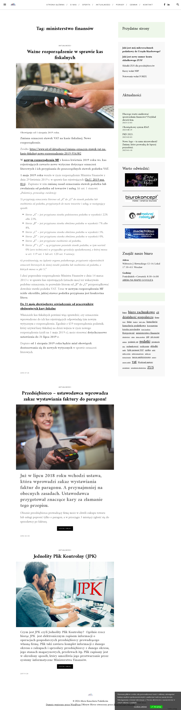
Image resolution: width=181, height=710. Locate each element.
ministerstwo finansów (148, 333)
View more (141, 702)
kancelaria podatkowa (134, 326)
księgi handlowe (145, 330)
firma (157, 317)
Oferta (86, 5)
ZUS (150, 367)
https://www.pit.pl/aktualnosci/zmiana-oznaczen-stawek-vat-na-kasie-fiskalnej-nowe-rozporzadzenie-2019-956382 (63, 151)
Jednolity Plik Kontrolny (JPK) (65, 556)
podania (124, 342)
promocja (156, 342)
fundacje (135, 322)
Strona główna (56, 5)
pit (147, 337)
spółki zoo (148, 354)
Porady (120, 5)
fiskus (129, 322)
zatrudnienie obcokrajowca (138, 368)
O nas (73, 5)
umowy (154, 358)
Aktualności (103, 5)
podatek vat (133, 342)
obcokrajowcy (126, 337)
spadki (124, 350)
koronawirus (152, 326)
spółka (148, 350)
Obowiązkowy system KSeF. (136, 127)
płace (123, 347)
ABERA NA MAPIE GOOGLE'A (137, 280)
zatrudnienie (126, 368)
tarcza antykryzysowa (141, 357)
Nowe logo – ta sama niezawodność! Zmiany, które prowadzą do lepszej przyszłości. (139, 145)
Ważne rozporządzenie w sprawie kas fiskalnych (65, 55)
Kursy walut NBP (130, 71)
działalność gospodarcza (137, 317)
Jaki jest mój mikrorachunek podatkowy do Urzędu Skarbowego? (141, 50)
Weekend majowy (145, 362)
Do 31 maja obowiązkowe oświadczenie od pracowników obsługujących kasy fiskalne (57, 306)
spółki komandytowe (138, 354)
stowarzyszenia (126, 358)
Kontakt (148, 5)
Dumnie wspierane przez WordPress (63, 705)
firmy (124, 322)
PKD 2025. (127, 134)
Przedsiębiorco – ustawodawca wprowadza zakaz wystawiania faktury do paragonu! (65, 396)
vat (134, 362)
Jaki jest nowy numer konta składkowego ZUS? (137, 58)
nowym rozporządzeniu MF (41, 160)
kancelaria (152, 322)
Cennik (134, 5)
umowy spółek (126, 363)
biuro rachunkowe (141, 312)
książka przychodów (131, 329)
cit (157, 312)
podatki (145, 342)
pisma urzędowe (140, 337)
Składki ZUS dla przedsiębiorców (138, 66)
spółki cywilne (126, 354)
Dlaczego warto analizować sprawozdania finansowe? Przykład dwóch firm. (139, 117)
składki (154, 346)
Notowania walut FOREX (134, 77)
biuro (124, 312)
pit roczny (155, 337)
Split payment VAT (135, 350)
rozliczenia (144, 346)
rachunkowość (132, 346)
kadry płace (142, 322)
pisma (133, 337)
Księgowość (128, 333)
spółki (153, 350)
